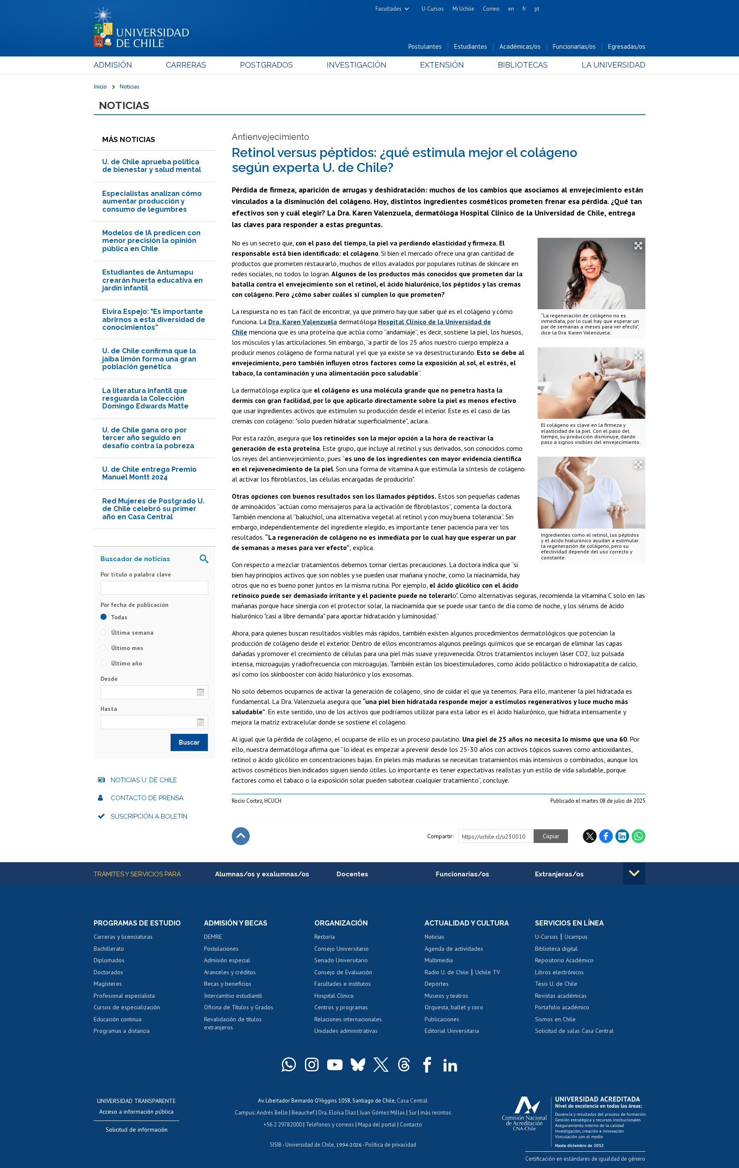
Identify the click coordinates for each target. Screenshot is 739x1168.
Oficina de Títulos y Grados (238, 1007)
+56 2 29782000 (282, 1124)
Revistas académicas (561, 995)
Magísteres (108, 984)
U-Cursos (433, 8)
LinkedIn (622, 836)
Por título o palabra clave (136, 574)
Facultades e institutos (342, 984)
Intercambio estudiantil (233, 995)
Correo (491, 8)
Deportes (437, 984)
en (511, 8)
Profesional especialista (124, 995)
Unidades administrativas (346, 1031)
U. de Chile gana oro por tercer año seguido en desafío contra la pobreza (148, 438)
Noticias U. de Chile (144, 780)
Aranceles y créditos (230, 972)
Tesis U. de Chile (556, 984)
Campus (244, 1112)
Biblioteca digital (556, 948)
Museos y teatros (446, 995)
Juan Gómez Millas (382, 1112)
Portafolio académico (562, 1007)
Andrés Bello (272, 1112)
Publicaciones (442, 1019)
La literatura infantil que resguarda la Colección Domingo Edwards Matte (145, 399)
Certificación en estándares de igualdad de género (585, 1158)
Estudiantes (470, 46)
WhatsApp (638, 836)
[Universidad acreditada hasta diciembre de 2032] (573, 1119)
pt (537, 8)
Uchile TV (487, 972)
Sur (413, 1112)
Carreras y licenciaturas (123, 936)
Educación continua (118, 1019)
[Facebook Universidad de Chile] (427, 1064)
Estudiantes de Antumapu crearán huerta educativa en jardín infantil (152, 280)
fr (524, 8)
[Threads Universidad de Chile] (404, 1064)
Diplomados (109, 960)
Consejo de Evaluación (343, 972)
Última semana (131, 632)
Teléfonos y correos (330, 1124)
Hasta (109, 709)
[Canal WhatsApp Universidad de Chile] (288, 1064)
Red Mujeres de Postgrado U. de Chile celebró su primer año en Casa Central (153, 509)
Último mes (126, 648)
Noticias (129, 86)
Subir (241, 836)
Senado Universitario (341, 960)
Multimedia (439, 960)
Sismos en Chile (555, 1019)
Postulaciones (221, 948)
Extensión (442, 64)
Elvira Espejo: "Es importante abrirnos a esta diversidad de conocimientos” (153, 319)
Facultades (388, 8)
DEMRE (213, 936)
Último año (125, 663)
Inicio (100, 86)
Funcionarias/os (574, 46)
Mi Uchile (463, 8)
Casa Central (412, 1100)
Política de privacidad (390, 1144)
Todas (118, 617)
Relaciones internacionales (348, 1019)
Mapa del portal (377, 1124)
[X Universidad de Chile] (381, 1064)
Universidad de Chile (309, 1144)
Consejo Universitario (341, 948)
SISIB (276, 1144)
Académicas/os (520, 46)
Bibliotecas (523, 64)
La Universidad (613, 64)
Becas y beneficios (227, 984)
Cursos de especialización (127, 1007)
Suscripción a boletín (149, 816)
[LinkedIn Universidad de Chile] (450, 1064)
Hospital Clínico (334, 995)
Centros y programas (341, 1007)
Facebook (606, 836)
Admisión (113, 64)
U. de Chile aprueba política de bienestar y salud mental (151, 166)
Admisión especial (227, 960)
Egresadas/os (626, 46)
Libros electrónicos (559, 972)
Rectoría (324, 936)
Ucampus (576, 936)
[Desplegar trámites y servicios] (634, 873)
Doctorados (108, 972)
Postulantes (425, 46)
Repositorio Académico (564, 960)
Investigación (357, 64)
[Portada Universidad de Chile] (144, 25)
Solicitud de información (137, 1129)
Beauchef (303, 1112)
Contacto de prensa (147, 798)
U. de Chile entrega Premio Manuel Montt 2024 (149, 473)
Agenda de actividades (454, 948)
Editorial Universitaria (452, 1031)
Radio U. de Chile (447, 972)
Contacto (411, 1124)
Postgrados (266, 64)
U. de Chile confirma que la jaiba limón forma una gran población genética (149, 359)
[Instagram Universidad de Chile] (311, 1064)
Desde (109, 679)
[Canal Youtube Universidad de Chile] (335, 1064)
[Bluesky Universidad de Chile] (358, 1064)
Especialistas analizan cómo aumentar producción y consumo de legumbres (152, 201)
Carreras (186, 64)
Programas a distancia (122, 1031)
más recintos (435, 1112)
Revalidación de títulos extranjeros (233, 1023)
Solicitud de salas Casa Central (574, 1031)
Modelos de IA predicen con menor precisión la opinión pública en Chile (151, 241)
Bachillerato (109, 948)
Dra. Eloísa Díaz (337, 1112)
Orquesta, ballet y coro (454, 1007)
